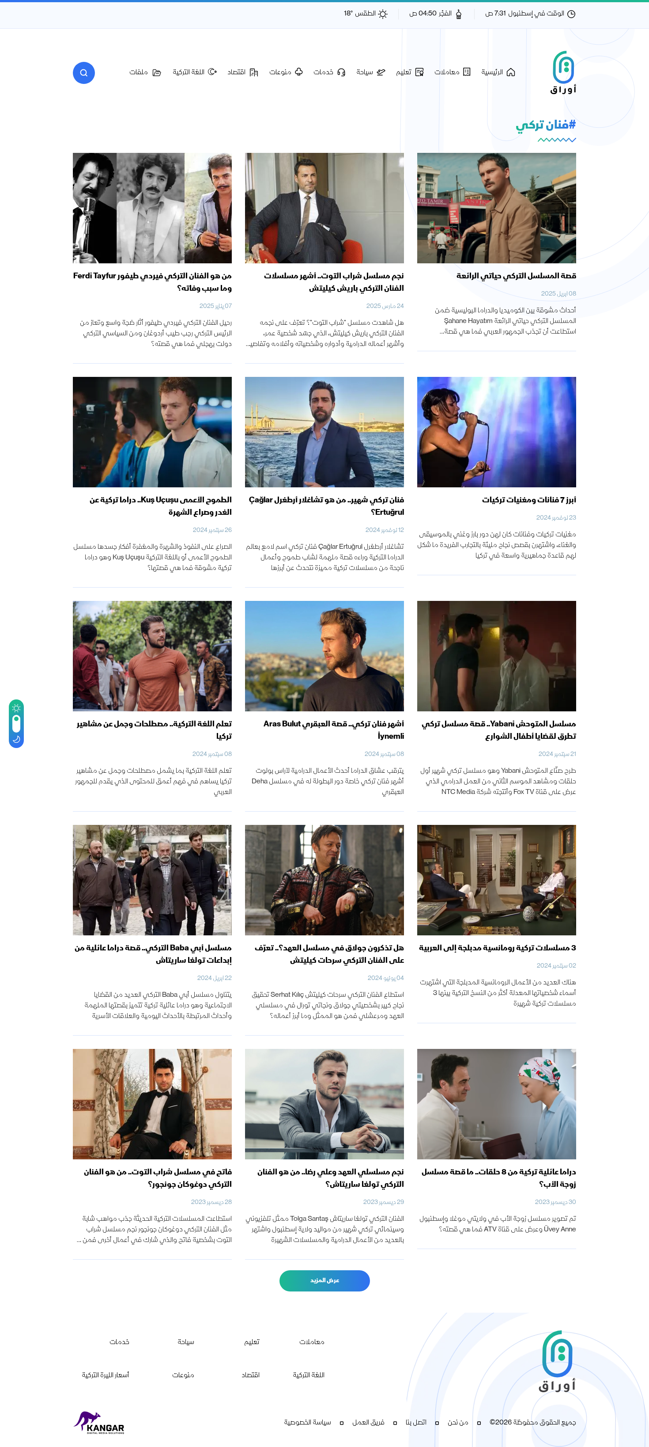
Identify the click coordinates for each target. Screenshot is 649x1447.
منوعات (183, 1376)
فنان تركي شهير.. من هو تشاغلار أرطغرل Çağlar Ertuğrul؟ (326, 506)
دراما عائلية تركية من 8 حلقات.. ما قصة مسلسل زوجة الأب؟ (499, 1178)
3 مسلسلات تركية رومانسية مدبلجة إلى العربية (497, 948)
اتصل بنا (416, 1423)
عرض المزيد (324, 1281)
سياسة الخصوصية (307, 1423)
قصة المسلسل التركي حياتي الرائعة (515, 276)
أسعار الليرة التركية (105, 1376)
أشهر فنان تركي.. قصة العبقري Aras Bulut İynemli (334, 730)
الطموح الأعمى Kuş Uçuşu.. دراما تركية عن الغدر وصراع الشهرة (161, 506)
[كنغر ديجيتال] (99, 1423)
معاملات (311, 1342)
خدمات (119, 1342)
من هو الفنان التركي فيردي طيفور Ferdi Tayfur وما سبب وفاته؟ (152, 282)
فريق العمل (368, 1423)
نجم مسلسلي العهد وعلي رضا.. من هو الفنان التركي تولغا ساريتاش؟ (330, 1178)
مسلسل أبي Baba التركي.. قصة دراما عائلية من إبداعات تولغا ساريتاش (153, 954)
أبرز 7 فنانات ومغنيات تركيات (529, 500)
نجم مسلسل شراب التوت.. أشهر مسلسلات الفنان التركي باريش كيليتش (334, 282)
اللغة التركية (308, 1376)
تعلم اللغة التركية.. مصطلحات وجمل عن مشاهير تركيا (154, 730)
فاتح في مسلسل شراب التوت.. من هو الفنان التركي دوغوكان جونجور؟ (158, 1178)
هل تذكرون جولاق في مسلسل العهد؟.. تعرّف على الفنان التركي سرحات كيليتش (329, 954)
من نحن (458, 1423)
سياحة (185, 1342)
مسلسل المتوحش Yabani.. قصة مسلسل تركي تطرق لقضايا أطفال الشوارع (499, 730)
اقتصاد (250, 1376)
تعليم (252, 1342)
